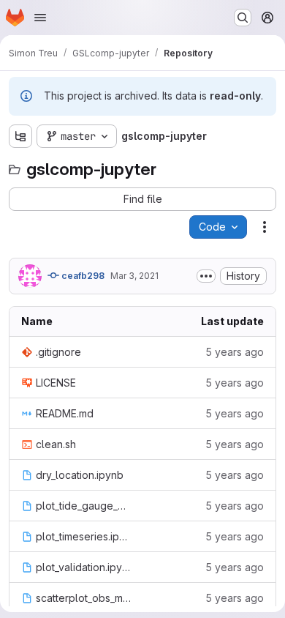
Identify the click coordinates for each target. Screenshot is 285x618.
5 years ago (234, 352)
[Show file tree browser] (20, 136)
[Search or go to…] (242, 17)
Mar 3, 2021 (134, 275)
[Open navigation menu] (40, 17)
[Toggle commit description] (206, 276)
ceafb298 (81, 275)
